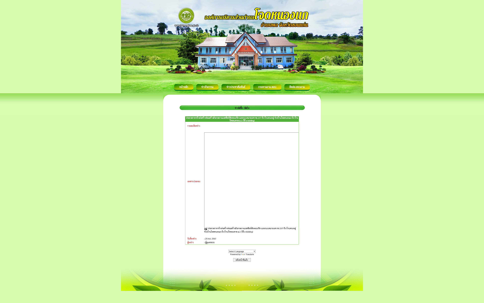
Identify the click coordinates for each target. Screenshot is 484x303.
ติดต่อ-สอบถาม (297, 86)
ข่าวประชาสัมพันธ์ (235, 86)
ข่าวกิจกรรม (207, 86)
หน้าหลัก (183, 86)
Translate (250, 254)
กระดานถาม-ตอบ (267, 86)
